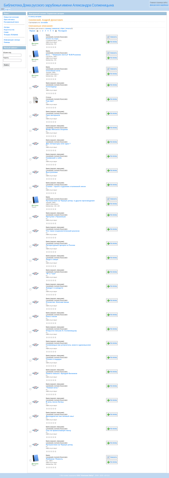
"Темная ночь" (52, 388)
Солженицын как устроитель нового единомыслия (68, 345)
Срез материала (53, 115)
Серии (6, 32)
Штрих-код (7, 52)
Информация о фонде (12, 40)
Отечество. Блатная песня (57, 302)
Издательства (9, 30)
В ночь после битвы (55, 402)
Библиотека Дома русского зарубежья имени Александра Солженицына (59, 5)
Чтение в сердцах (53, 359)
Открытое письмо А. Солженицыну (61, 331)
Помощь (7, 42)
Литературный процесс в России (60, 245)
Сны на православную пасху (58, 430)
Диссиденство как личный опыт (60, 416)
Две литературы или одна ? (58, 144)
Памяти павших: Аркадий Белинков (61, 373)
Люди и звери (52, 259)
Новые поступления (11, 17)
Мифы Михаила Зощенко (57, 129)
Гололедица (51, 87)
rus (9, 9)
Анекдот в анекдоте (54, 288)
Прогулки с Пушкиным (56, 217)
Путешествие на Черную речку (59, 445)
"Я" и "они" (51, 274)
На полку (113, 42)
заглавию (44, 22)
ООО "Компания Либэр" (85, 475)
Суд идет (50, 101)
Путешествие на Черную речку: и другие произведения (70, 201)
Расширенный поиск (11, 22)
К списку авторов (35, 16)
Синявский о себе (54, 158)
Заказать (113, 37)
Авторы (7, 27)
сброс (62, 28)
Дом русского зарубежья (159, 5)
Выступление (52, 172)
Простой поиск (9, 19)
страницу (47, 28)
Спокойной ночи (53, 71)
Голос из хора (52, 39)
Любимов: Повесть (54, 459)
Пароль (6, 58)
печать (68, 28)
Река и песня (51, 316)
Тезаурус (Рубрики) (11, 35)
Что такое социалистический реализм (62, 231)
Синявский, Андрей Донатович (56, 37)
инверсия (55, 28)
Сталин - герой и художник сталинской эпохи (66, 186)
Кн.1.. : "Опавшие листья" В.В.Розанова (63, 55)
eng (6, 9)
